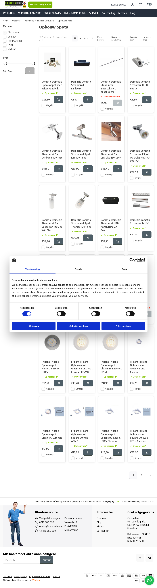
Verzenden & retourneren (71, 524)
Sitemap (56, 576)
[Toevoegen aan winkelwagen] (58, 99)
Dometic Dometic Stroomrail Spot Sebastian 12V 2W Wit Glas (52, 225)
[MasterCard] (136, 575)
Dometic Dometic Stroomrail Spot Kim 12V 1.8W (81, 154)
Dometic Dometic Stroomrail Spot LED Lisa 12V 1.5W (111, 154)
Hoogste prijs (147, 38)
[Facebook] (140, 558)
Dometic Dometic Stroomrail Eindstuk (81, 85)
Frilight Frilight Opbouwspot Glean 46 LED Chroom (138, 367)
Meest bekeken (101, 38)
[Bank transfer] (101, 575)
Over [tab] (124, 269)
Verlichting (29, 20)
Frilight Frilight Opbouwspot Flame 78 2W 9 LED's (50, 367)
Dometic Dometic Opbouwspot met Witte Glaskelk (52, 85)
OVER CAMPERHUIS (75, 13)
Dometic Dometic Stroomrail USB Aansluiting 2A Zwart (111, 225)
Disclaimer (7, 576)
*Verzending (108, 13)
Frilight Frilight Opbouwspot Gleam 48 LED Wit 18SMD (111, 367)
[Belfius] (115, 575)
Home (5, 20)
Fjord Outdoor (15, 40)
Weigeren (34, 326)
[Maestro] (136, 581)
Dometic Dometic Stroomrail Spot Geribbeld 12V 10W (52, 154)
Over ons (101, 518)
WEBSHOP (9, 13)
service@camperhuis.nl (50, 526)
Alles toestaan (123, 326)
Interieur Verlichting (45, 20)
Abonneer (47, 559)
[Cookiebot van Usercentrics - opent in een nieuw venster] (131, 260)
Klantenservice (118, 4)
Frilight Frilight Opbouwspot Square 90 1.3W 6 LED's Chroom (111, 436)
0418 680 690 (46, 522)
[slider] (5, 63)
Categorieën (103, 530)
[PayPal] (94, 575)
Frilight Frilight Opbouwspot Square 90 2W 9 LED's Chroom (139, 436)
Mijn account (71, 529)
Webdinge (36, 580)
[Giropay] (129, 575)
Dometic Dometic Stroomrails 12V (140, 221)
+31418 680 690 (47, 530)
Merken (122, 13)
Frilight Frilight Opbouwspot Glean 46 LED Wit (52, 434)
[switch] (61, 313)
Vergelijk (50, 105)
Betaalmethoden (73, 518)
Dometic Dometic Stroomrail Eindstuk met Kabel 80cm (111, 86)
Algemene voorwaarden (39, 576)
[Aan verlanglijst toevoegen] (61, 52)
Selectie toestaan (78, 326)
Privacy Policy (20, 576)
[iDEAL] (87, 575)
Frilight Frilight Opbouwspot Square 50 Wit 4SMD (79, 436)
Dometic (12, 36)
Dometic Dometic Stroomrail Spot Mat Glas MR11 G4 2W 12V (140, 156)
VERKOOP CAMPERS (29, 13)
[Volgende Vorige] (150, 475)
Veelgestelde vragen (49, 518)
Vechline (12, 49)
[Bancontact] (108, 575)
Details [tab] (78, 269)
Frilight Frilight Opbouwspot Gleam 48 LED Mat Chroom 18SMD (82, 367)
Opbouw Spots (65, 20)
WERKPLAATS (52, 13)
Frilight (11, 44)
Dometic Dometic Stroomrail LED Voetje (140, 85)
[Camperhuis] (15, 4)
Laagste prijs (133, 38)
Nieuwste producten (116, 38)
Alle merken (13, 32)
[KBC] (122, 575)
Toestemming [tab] (32, 269)
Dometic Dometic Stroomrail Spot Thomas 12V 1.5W (81, 223)
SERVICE (94, 13)
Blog (132, 13)
